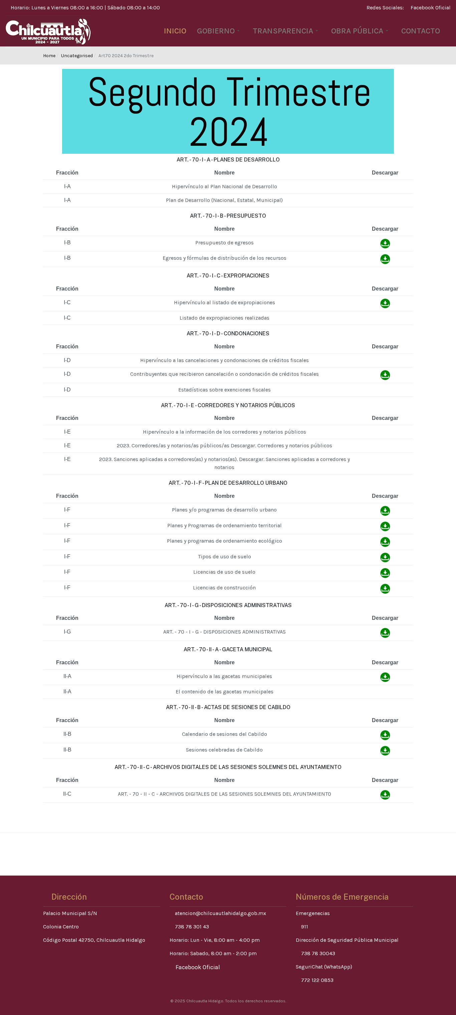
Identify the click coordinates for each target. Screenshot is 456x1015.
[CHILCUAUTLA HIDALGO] (48, 30)
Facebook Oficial (430, 7)
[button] (219, 30)
